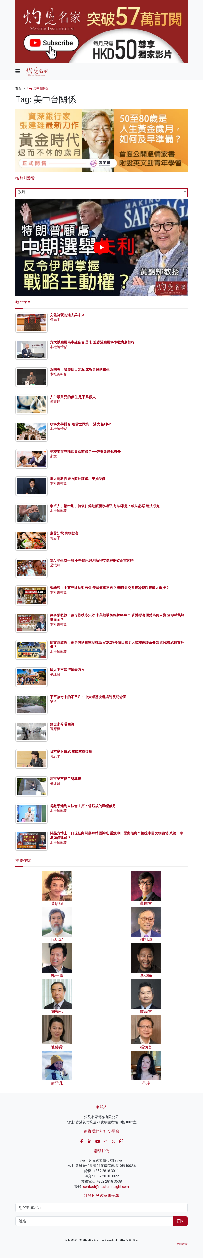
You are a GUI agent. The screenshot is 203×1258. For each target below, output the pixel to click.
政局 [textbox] (21, 192)
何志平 (55, 320)
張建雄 (55, 674)
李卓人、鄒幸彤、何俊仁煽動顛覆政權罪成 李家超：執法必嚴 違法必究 (105, 506)
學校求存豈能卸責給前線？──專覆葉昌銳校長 (85, 451)
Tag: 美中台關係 (37, 88)
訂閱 (180, 1221)
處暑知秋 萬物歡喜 (64, 533)
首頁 (18, 88)
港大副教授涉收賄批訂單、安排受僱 (77, 479)
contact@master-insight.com (106, 1187)
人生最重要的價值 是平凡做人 (73, 397)
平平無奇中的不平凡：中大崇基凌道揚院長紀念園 (88, 697)
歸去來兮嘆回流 (62, 724)
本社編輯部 (58, 347)
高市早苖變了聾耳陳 (65, 779)
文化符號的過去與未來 (67, 315)
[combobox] (101, 192)
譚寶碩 (55, 401)
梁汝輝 (55, 565)
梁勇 (53, 702)
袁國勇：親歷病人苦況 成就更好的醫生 (80, 369)
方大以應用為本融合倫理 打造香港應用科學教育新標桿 (92, 342)
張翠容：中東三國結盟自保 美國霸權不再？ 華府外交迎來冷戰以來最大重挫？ (109, 588)
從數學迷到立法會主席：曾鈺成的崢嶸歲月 (83, 806)
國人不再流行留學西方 (67, 670)
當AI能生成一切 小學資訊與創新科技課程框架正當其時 (92, 560)
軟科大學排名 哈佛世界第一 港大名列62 (80, 424)
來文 (53, 456)
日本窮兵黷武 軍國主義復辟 (71, 751)
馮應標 (55, 729)
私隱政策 (182, 1244)
